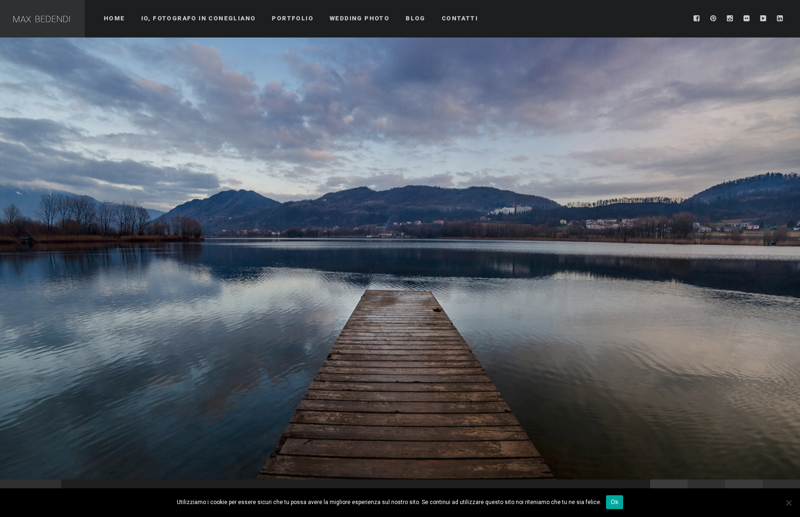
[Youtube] (763, 18)
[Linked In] (780, 18)
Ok (615, 501)
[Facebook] (696, 18)
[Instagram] (730, 18)
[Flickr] (746, 18)
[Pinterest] (713, 18)
